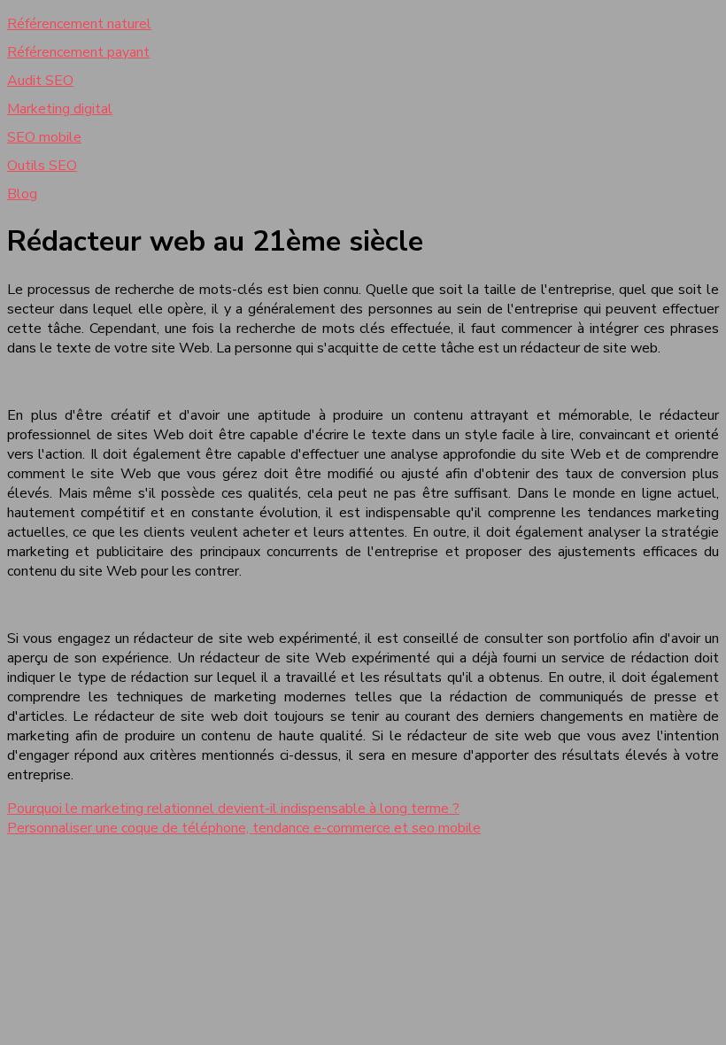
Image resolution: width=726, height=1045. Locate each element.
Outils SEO (42, 165)
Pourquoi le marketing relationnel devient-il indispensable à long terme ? (233, 808)
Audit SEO (40, 80)
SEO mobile (44, 137)
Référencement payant (78, 52)
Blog (22, 194)
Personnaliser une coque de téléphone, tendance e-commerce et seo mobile (244, 828)
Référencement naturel (79, 24)
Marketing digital (59, 109)
